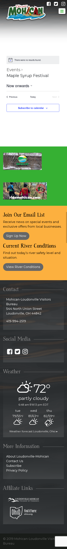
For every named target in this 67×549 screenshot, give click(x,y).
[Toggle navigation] (62, 11)
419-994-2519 (16, 321)
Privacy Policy (17, 470)
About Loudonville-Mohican (27, 456)
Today (33, 96)
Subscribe (13, 466)
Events (13, 69)
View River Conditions (23, 267)
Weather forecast (33, 431)
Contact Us (14, 461)
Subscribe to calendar (31, 108)
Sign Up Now (16, 236)
